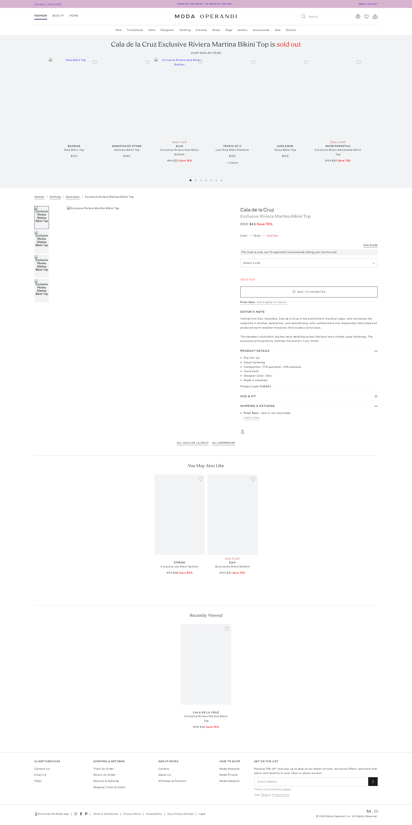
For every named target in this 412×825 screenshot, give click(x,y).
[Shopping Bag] (375, 16)
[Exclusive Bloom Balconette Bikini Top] (338, 98)
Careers (163, 768)
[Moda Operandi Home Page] (206, 16)
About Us (164, 774)
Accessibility (154, 813)
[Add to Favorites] (94, 62)
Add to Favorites (311, 291)
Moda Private (229, 774)
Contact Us (42, 768)
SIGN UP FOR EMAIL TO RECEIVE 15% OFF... (206, 3)
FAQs (38, 781)
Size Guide (371, 245)
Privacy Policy (132, 813)
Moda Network (229, 781)
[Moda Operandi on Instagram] (75, 814)
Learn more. (252, 417)
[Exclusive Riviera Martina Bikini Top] (206, 664)
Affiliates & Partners (172, 781)
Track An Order (103, 768)
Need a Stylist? (368, 3)
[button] (190, 180)
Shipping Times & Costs (109, 787)
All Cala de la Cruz (193, 442)
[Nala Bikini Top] (74, 98)
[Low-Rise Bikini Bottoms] (232, 98)
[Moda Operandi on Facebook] (81, 814)
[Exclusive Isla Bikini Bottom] (179, 515)
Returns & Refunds (106, 781)
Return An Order (104, 774)
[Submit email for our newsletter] (373, 781)
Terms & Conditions (105, 813)
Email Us (40, 774)
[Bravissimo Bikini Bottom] (232, 515)
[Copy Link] (309, 432)
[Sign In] (357, 16)
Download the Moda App (53, 813)
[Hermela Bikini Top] (127, 98)
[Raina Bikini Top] (285, 98)
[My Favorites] (366, 16)
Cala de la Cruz (257, 210)
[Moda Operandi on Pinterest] (86, 814)
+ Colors (232, 162)
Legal (202, 813)
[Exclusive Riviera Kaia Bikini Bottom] (179, 98)
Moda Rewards (230, 768)
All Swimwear (223, 442)
